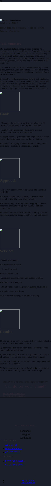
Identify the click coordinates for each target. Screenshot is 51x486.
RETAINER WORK (15, 461)
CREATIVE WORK (15, 465)
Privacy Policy (28, 480)
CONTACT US (13, 452)
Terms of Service (28, 483)
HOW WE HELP (13, 448)
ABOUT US (11, 445)
